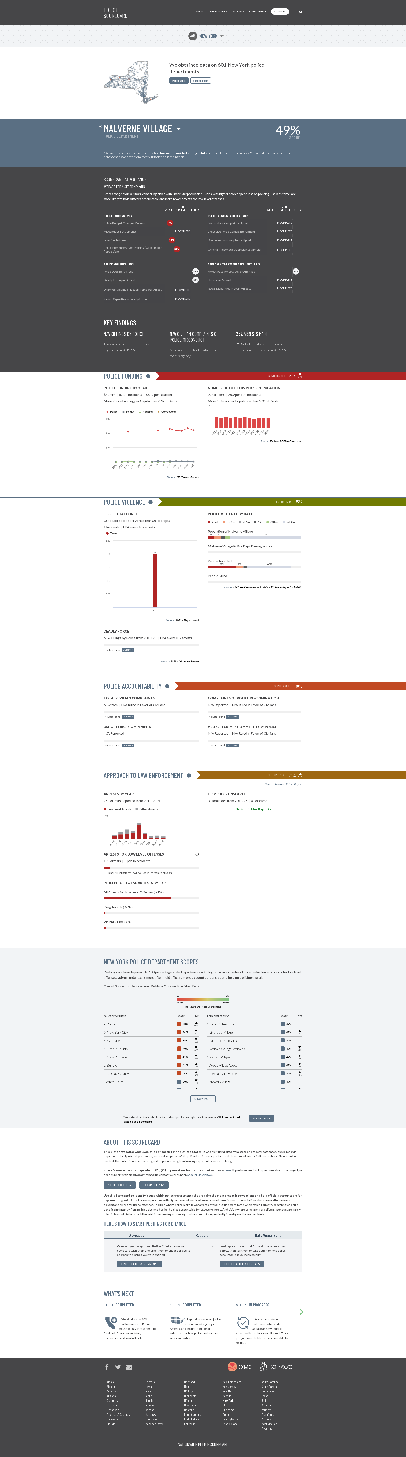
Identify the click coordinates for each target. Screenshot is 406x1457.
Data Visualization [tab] (269, 1235)
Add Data (128, 650)
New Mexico (229, 1391)
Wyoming (266, 1428)
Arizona (111, 1396)
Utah (264, 1400)
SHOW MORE (203, 1098)
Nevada (227, 1396)
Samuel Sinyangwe (199, 1174)
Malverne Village (138, 128)
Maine (187, 1386)
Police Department (187, 620)
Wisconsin (267, 1419)
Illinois (149, 1400)
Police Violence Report (185, 661)
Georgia (150, 1382)
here (228, 1170)
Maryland (189, 1382)
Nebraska (189, 1424)
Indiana (149, 1405)
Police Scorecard (116, 12)
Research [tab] (203, 1235)
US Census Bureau (188, 477)
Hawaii (149, 1386)
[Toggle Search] (300, 11)
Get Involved (282, 1366)
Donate (280, 11)
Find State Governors (139, 1264)
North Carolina (192, 1414)
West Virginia (269, 1424)
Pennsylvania (230, 1419)
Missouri (189, 1400)
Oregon (227, 1414)
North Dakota (191, 1419)
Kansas (149, 1410)
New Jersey (229, 1386)
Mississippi (191, 1405)
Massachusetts (154, 1424)
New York (204, 36)
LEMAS (296, 587)
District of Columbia (119, 1414)
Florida (111, 1424)
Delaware (112, 1419)
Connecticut (114, 1410)
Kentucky (150, 1414)
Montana (189, 1410)
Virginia (266, 1405)
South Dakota (269, 1386)
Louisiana (151, 1419)
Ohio (225, 1405)
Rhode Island (230, 1424)
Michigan (189, 1391)
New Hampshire (232, 1382)
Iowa (148, 1391)
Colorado (112, 1405)
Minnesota (190, 1396)
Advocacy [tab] (136, 1235)
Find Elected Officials (242, 1264)
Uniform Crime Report (247, 587)
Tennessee (267, 1391)
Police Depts (179, 80)
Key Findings (219, 11)
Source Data (154, 1185)
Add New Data (261, 1118)
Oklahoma (228, 1410)
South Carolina (270, 1382)
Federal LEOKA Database (285, 441)
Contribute (257, 11)
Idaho (148, 1396)
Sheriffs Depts (200, 80)
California (113, 1400)
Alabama (112, 1386)
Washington (268, 1414)
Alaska (111, 1382)
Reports (238, 11)
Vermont (266, 1410)
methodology (120, 1185)
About (200, 11)
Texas (264, 1396)
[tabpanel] (203, 1255)
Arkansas (112, 1391)
